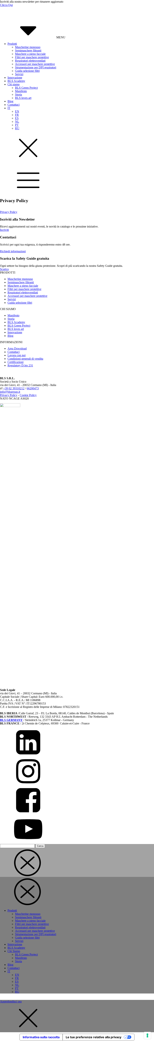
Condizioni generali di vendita (25, 358)
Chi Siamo (14, 951)
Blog (10, 101)
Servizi (19, 74)
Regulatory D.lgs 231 (20, 365)
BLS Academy (16, 81)
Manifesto (21, 91)
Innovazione (15, 77)
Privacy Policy (8, 212)
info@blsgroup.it (10, 391)
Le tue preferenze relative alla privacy (93, 1037)
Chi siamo (14, 84)
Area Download (17, 348)
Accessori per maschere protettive (35, 64)
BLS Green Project (26, 87)
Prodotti (12, 43)
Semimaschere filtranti (28, 50)
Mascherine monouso (27, 47)
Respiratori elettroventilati (30, 60)
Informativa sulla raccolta (41, 1037)
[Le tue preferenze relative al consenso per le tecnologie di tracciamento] (147, 1035)
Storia (18, 94)
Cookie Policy (28, 395)
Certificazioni (15, 362)
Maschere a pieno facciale (30, 53)
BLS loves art (23, 97)
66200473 (33, 388)
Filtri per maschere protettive (32, 57)
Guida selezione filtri (27, 70)
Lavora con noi (17, 355)
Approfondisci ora (11, 1001)
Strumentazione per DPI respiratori (35, 67)
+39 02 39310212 (13, 388)
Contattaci (14, 104)
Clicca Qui (6, 5)
